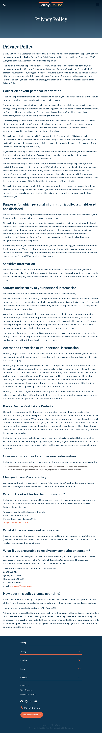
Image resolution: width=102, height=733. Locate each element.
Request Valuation (30, 714)
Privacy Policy (55, 725)
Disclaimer (45, 725)
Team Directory (26, 690)
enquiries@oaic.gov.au (21, 585)
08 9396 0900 (4, 5)
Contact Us (24, 685)
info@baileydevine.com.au (15, 522)
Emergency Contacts (28, 694)
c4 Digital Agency (67, 728)
